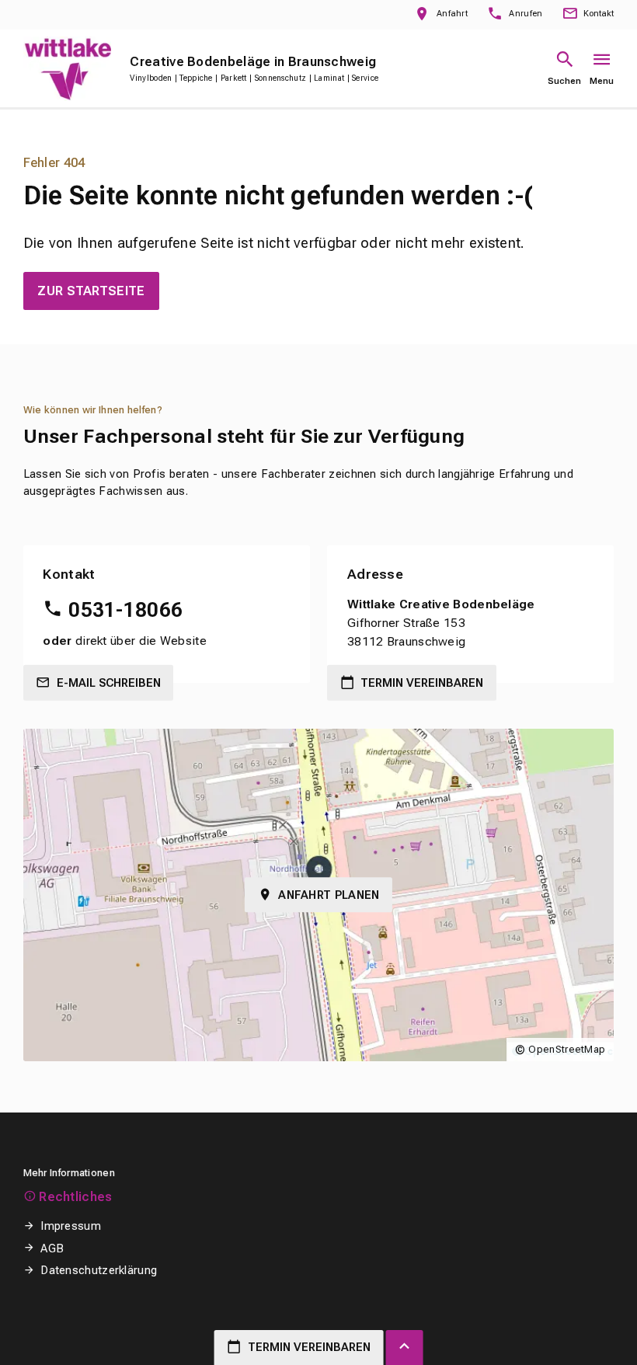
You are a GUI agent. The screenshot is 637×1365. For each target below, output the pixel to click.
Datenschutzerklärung (98, 1270)
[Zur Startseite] (67, 69)
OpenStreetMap (566, 1049)
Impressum (70, 1226)
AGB (52, 1248)
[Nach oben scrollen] (404, 1347)
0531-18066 (125, 610)
